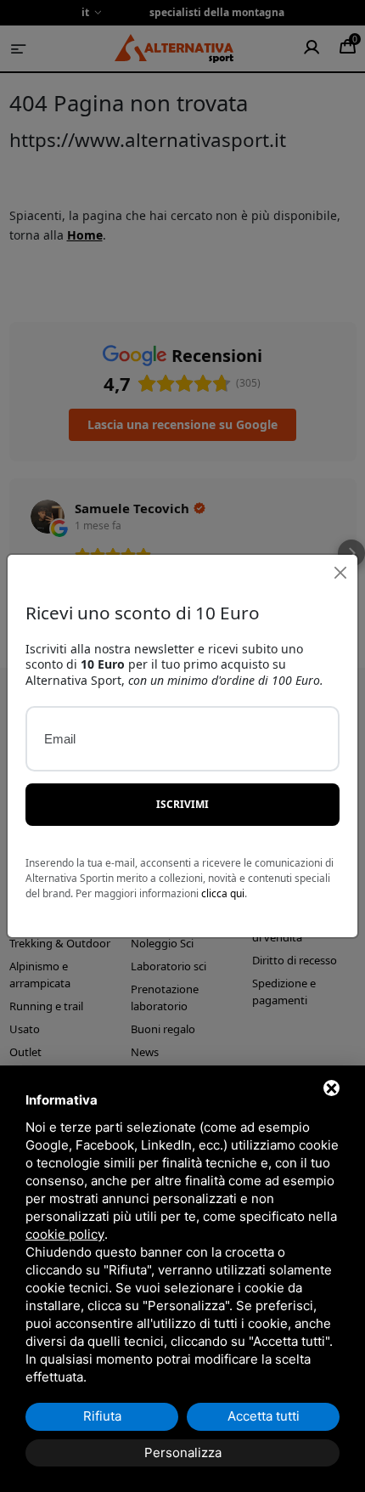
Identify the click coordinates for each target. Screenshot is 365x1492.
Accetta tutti (263, 1416)
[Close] (340, 572)
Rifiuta (102, 1416)
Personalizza (183, 1452)
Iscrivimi (182, 804)
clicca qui (222, 893)
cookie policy (64, 1234)
